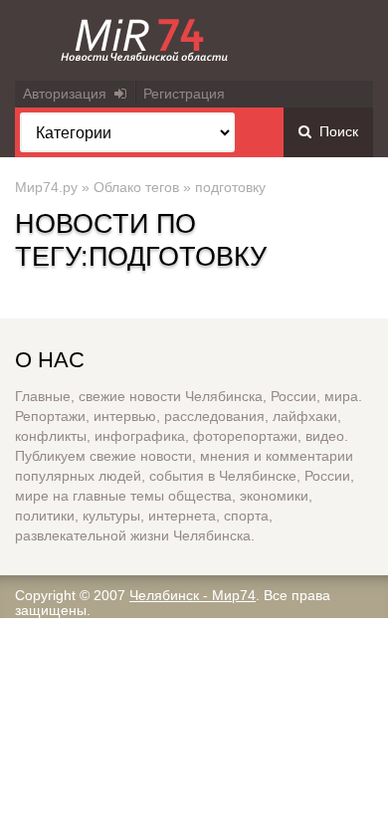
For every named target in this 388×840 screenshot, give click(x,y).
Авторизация (68, 94)
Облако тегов (136, 187)
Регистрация (184, 94)
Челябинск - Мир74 (192, 595)
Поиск (334, 131)
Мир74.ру (46, 187)
